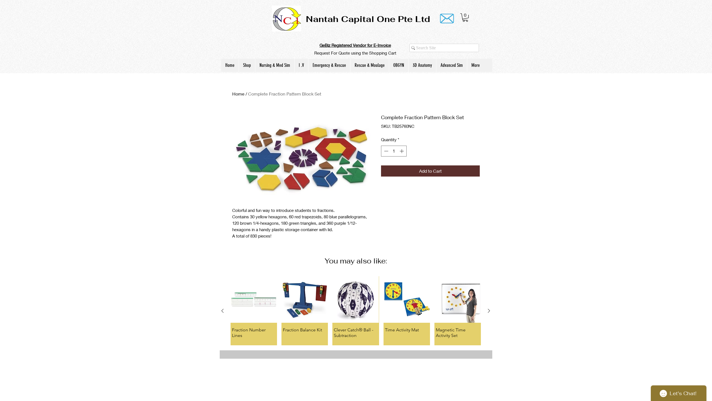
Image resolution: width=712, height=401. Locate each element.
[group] (355, 311)
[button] (465, 17)
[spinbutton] (394, 151)
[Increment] (402, 151)
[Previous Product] (222, 310)
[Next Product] (489, 310)
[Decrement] (385, 151)
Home (238, 93)
